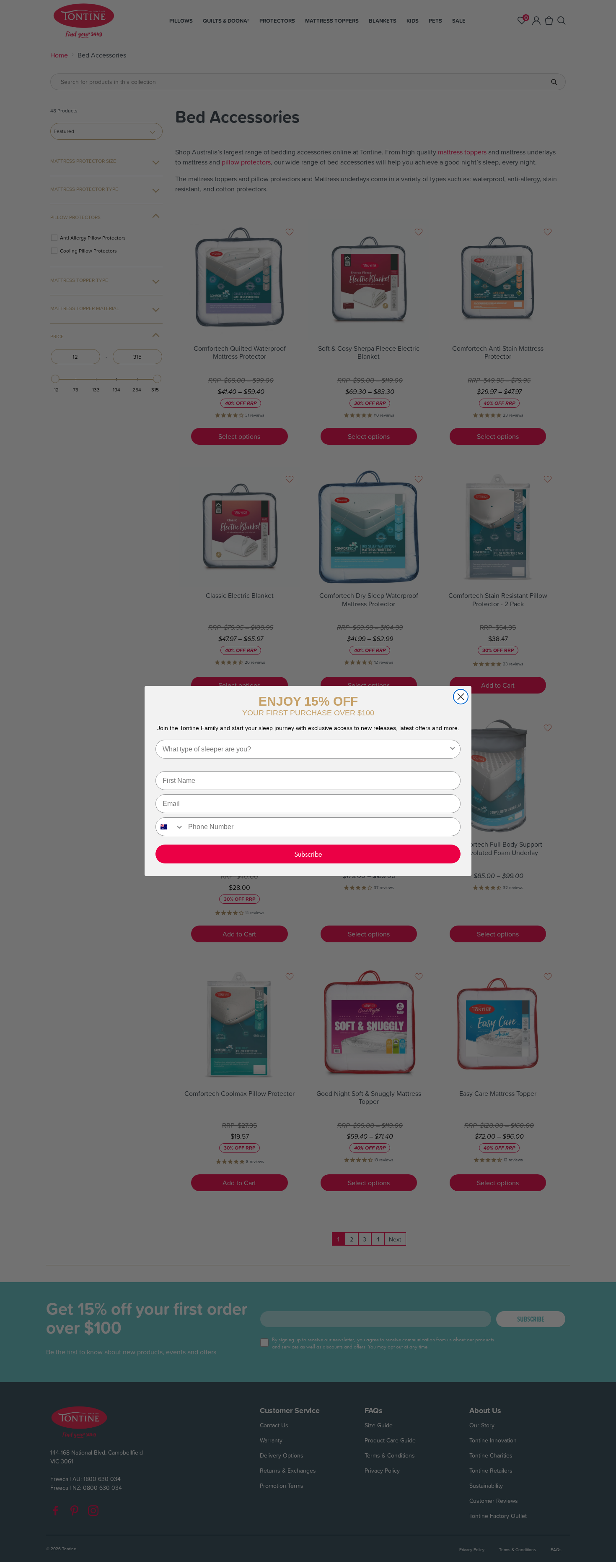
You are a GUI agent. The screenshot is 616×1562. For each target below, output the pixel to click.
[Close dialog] (460, 696)
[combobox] (305, 749)
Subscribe (308, 854)
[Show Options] (452, 749)
